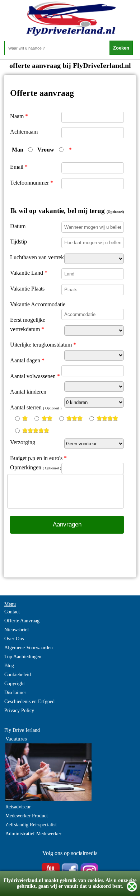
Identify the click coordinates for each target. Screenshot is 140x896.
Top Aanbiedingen (22, 656)
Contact (12, 611)
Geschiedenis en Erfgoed (29, 701)
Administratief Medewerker (33, 833)
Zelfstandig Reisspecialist (31, 824)
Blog (9, 665)
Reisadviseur (18, 806)
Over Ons (14, 638)
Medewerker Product (26, 815)
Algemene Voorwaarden (28, 647)
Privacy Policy (19, 710)
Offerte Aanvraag (21, 620)
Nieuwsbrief (16, 629)
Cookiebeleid (17, 674)
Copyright (14, 683)
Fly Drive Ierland (22, 730)
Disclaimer (15, 692)
